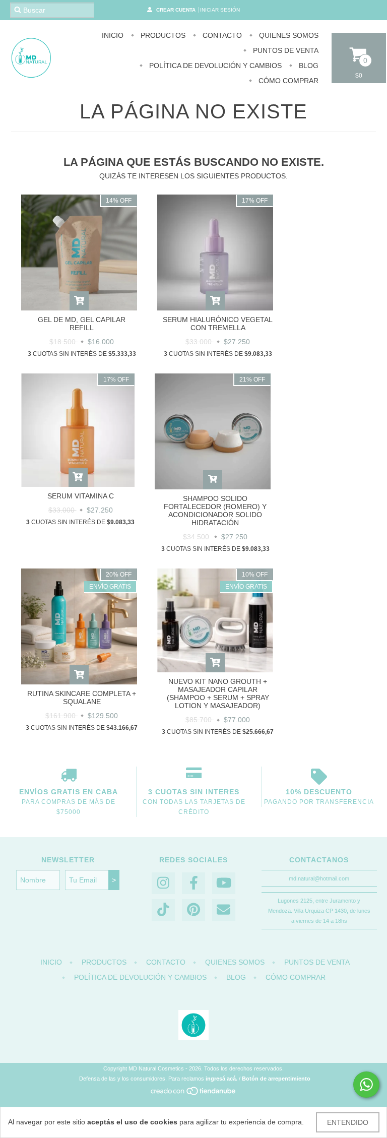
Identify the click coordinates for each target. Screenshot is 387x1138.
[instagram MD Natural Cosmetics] (163, 883)
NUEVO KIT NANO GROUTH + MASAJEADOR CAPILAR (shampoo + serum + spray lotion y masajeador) (218, 693)
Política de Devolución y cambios (214, 65)
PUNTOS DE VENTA (284, 50)
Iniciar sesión (220, 10)
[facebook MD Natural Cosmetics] (193, 883)
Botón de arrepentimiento (276, 1079)
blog (307, 65)
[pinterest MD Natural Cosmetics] (193, 910)
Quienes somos (287, 35)
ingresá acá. (221, 1079)
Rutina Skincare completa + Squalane (81, 697)
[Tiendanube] (194, 1094)
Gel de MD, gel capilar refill (81, 323)
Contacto (221, 35)
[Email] (223, 910)
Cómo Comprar (287, 81)
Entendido (347, 1122)
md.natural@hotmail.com (319, 878)
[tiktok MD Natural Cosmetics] (163, 910)
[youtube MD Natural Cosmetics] (223, 883)
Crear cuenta (176, 10)
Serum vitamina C (80, 496)
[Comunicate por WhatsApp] (366, 1084)
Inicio (112, 35)
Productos (162, 35)
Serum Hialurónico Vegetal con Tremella (218, 323)
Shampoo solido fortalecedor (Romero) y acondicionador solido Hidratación (215, 510)
